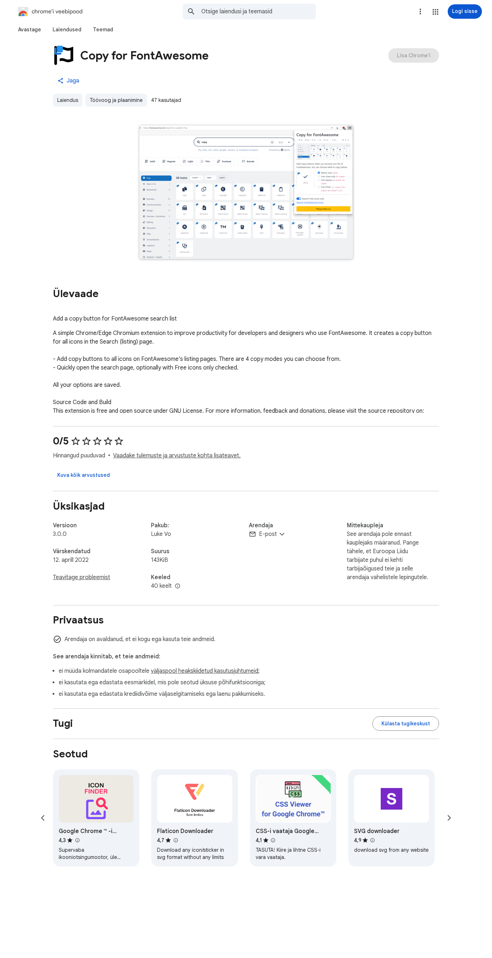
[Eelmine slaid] (43, 818)
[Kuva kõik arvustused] (83, 475)
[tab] (29, 29)
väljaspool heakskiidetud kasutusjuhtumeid (204, 671)
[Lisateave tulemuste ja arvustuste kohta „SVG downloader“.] (372, 840)
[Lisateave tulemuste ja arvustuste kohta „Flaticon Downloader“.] (175, 840)
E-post (268, 534)
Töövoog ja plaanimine (116, 100)
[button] (435, 12)
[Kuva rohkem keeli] (177, 586)
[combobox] (258, 11)
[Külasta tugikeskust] (405, 723)
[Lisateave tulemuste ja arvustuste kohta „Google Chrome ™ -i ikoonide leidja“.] (77, 840)
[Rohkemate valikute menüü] (420, 11)
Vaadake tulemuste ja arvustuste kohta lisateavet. (177, 455)
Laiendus (67, 100)
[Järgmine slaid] (449, 818)
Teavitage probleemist (81, 577)
